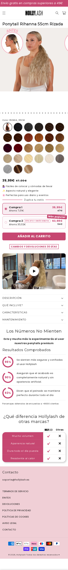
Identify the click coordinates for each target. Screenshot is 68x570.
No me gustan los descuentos (19, 304)
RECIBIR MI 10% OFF (19, 298)
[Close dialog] (64, 262)
